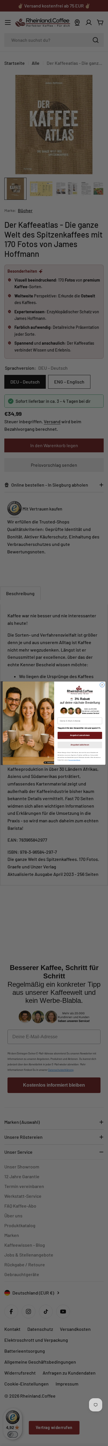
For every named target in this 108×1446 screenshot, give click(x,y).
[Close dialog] (102, 684)
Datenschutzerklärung (74, 759)
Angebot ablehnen (79, 744)
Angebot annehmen (80, 735)
